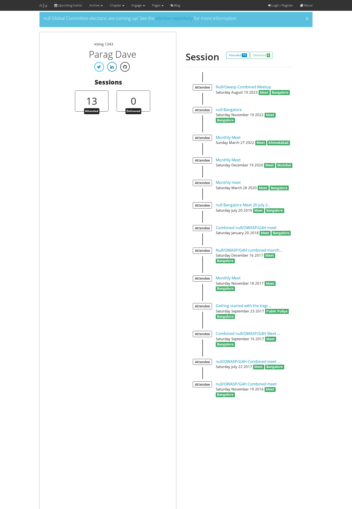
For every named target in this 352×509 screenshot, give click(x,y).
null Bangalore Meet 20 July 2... (243, 205)
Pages (156, 5)
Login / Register (282, 5)
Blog (176, 5)
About (307, 5)
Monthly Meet (228, 137)
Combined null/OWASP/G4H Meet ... (248, 333)
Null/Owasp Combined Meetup (243, 87)
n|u (43, 5)
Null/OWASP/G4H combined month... (249, 250)
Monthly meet (228, 182)
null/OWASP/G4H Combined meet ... (248, 361)
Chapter (116, 5)
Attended (237, 55)
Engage (136, 5)
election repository (174, 18)
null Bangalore (229, 109)
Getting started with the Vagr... (243, 305)
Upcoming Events (69, 5)
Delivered (261, 55)
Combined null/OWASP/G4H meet (246, 227)
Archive (94, 5)
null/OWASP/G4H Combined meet (246, 384)
